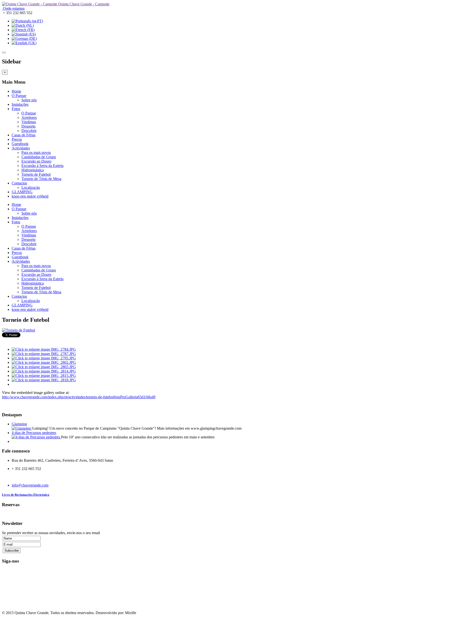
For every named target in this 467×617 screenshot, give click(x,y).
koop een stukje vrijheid (30, 196)
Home (16, 91)
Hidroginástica (32, 170)
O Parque (19, 96)
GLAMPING (22, 192)
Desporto (28, 126)
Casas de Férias (24, 135)
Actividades (21, 148)
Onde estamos (13, 8)
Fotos (16, 109)
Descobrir (28, 131)
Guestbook (20, 144)
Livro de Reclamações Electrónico (25, 494)
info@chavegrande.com (30, 485)
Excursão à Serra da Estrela (42, 166)
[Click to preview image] (18, 330)
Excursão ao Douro (36, 161)
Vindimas (28, 122)
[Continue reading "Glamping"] (22, 428)
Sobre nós (29, 100)
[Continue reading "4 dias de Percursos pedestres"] (36, 437)
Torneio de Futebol (36, 174)
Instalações (20, 104)
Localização (30, 187)
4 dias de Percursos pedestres (34, 433)
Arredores (29, 117)
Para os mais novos (36, 152)
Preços (17, 139)
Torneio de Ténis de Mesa (41, 179)
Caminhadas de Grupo (38, 157)
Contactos (19, 183)
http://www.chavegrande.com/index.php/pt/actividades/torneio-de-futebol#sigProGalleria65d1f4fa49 (78, 397)
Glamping (19, 424)
